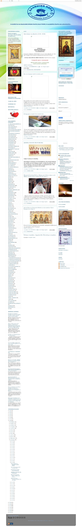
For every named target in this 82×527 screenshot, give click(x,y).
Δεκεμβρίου (12, 421)
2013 (10, 512)
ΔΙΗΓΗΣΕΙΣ (10, 181)
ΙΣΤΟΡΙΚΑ (10, 216)
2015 (10, 508)
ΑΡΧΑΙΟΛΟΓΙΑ (10, 154)
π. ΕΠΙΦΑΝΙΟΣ (10, 265)
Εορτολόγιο (65, 143)
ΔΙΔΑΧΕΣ (9, 178)
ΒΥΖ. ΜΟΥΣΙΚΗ (11, 164)
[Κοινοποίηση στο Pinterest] (28, 68)
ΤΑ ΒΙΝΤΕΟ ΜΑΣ (11, 290)
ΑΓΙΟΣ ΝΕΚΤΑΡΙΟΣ (11, 134)
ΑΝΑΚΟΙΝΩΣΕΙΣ (11, 141)
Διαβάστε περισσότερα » (28, 64)
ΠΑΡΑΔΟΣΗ (10, 270)
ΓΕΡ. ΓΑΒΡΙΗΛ (10, 165)
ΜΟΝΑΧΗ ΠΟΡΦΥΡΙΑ (12, 238)
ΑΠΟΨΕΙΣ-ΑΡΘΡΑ (30, 170)
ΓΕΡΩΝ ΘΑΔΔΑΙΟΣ (11, 171)
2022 (10, 417)
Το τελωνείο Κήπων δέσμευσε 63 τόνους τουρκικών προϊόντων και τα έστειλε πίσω (14, 343)
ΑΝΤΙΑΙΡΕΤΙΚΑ (11, 143)
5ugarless (46, 520)
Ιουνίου (11, 431)
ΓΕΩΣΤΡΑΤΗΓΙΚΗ (11, 174)
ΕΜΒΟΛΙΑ (10, 188)
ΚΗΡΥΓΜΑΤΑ (10, 222)
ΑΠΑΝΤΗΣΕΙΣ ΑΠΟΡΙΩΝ (12, 146)
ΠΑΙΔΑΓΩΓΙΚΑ (10, 267)
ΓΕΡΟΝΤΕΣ (10, 168)
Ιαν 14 (12, 462)
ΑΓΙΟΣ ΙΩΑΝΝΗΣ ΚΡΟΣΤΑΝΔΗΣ (14, 129)
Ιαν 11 (12, 485)
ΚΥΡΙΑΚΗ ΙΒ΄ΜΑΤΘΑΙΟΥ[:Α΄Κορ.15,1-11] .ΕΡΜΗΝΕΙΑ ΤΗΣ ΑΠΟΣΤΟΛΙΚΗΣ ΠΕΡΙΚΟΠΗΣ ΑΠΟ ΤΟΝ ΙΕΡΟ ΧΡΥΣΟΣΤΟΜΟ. (65, 162)
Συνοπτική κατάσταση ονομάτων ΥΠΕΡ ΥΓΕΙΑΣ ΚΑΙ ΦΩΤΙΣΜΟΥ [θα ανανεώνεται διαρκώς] (14, 369)
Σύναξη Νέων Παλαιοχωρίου (65, 155)
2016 (10, 507)
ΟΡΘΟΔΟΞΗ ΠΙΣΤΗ (11, 255)
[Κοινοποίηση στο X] (26, 68)
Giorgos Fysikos (62, 263)
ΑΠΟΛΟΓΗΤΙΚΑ (11, 147)
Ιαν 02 (12, 498)
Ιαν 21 (12, 452)
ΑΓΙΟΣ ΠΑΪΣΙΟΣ (11, 136)
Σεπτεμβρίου (12, 426)
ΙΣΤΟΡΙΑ (9, 215)
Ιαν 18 (12, 457)
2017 (10, 505)
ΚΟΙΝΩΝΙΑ (10, 223)
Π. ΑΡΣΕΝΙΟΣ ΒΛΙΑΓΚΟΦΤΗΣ (13, 259)
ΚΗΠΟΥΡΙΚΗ (10, 221)
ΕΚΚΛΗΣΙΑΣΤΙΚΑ (30, 69)
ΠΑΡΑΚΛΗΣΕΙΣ (11, 272)
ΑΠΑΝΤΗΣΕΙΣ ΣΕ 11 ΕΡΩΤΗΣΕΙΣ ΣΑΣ (14, 352)
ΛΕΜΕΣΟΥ (10, 230)
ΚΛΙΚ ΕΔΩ (60, 254)
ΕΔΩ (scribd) (70, 83)
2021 (10, 418)
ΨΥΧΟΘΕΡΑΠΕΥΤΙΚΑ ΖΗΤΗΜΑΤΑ (14, 303)
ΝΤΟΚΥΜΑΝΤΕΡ (11, 246)
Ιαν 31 (12, 441)
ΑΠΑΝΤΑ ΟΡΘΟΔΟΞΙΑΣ (64, 159)
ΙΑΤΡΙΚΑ (9, 211)
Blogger (52, 520)
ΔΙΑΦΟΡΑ (10, 177)
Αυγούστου (12, 428)
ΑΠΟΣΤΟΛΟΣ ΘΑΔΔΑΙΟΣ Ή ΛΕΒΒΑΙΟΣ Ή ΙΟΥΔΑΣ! (64, 179)
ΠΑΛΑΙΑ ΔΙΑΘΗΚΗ (11, 269)
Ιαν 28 (12, 446)
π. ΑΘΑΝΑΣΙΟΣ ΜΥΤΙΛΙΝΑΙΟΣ (13, 257)
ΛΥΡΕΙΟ (9, 233)
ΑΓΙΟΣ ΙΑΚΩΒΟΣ (11, 128)
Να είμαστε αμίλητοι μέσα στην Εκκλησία (65, 157)
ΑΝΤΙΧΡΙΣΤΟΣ (10, 144)
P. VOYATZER (62, 264)
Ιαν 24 (12, 450)
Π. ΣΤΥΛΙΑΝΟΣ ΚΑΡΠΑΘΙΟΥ (13, 266)
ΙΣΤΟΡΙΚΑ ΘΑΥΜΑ (11, 218)
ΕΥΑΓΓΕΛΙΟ (10, 201)
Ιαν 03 (12, 496)
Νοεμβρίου (12, 423)
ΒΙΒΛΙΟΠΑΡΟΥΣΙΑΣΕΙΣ (12, 159)
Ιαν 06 (12, 491)
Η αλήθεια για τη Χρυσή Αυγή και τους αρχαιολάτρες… (14, 335)
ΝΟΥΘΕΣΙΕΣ (29, 109)
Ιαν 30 (12, 442)
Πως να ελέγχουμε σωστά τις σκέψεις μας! (33, 74)
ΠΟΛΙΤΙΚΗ (10, 279)
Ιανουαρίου (12, 439)
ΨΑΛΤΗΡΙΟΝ (10, 302)
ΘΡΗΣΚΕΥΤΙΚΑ (63, 172)
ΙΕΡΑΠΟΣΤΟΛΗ (11, 212)
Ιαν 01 (12, 499)
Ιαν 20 (12, 454)
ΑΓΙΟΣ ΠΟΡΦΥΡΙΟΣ (11, 137)
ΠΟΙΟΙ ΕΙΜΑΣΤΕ (11, 277)
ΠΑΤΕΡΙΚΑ (10, 273)
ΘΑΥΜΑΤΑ (10, 206)
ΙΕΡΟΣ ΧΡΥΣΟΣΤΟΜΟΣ (12, 213)
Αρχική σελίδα (39, 235)
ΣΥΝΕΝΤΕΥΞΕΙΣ (11, 286)
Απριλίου (12, 434)
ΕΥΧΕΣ (9, 202)
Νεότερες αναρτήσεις (29, 235)
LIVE (9, 308)
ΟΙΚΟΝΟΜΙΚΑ (10, 253)
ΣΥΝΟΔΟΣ (10, 287)
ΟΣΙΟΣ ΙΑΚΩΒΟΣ (11, 256)
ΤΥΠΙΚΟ (9, 299)
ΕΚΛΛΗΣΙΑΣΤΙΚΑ (11, 186)
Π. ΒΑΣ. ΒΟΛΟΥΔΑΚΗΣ (12, 262)
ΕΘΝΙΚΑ (9, 182)
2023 (10, 415)
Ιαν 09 (12, 487)
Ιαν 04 (12, 495)
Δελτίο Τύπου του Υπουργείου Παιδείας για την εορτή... (16, 479)
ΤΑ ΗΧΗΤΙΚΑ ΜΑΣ (11, 294)
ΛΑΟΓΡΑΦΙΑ (10, 229)
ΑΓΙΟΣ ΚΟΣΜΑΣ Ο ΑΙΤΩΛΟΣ (13, 133)
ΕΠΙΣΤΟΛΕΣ (10, 196)
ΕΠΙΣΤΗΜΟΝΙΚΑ (11, 195)
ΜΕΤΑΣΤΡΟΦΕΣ (11, 236)
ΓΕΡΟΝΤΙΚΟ (10, 169)
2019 (10, 502)
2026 (10, 410)
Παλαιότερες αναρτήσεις (49, 235)
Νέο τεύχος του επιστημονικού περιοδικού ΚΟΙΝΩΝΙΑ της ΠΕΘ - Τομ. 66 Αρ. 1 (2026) (66, 174)
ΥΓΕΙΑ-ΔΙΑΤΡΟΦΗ (11, 300)
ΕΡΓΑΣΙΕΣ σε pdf (11, 198)
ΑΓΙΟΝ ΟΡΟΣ (10, 125)
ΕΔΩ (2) (66, 250)
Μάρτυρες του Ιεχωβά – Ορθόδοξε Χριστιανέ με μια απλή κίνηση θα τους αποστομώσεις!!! (14, 360)
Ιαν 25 (12, 449)
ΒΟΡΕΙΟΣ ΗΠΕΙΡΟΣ (11, 162)
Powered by (63, 78)
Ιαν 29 (12, 444)
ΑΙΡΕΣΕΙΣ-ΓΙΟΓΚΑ (11, 139)
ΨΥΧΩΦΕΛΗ (10, 305)
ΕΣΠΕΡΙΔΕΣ (10, 199)
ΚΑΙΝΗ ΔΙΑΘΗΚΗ (62, 206)
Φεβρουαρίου (12, 438)
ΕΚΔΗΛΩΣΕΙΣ (10, 184)
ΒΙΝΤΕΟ (9, 161)
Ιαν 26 (12, 447)
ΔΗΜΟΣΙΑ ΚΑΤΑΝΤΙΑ (12, 175)
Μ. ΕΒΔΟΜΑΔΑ (11, 235)
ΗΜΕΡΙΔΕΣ (10, 203)
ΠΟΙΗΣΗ (9, 276)
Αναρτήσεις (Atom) (32, 237)
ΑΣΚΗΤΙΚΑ (10, 155)
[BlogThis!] (25, 68)
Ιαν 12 (12, 483)
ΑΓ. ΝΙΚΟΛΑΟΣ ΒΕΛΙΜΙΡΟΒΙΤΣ (14, 123)
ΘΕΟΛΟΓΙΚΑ (10, 209)
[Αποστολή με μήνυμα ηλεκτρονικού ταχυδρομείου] (24, 68)
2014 (10, 510)
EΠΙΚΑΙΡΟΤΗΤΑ (11, 307)
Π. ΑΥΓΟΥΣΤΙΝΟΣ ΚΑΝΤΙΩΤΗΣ (14, 260)
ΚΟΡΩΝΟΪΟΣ (10, 225)
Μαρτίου (12, 436)
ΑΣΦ (9, 158)
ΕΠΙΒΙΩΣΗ (10, 191)
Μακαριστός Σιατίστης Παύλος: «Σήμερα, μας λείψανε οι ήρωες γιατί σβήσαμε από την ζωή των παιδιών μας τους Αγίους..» (39, 175)
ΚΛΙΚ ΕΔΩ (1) (61, 250)
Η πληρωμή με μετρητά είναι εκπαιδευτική (33, 114)
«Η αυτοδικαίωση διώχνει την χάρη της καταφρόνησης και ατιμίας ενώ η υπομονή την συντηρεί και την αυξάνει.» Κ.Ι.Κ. (66, 148)
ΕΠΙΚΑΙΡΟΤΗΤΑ (30, 138)
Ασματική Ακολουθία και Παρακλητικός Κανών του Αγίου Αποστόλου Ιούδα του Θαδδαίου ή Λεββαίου (14, 378)
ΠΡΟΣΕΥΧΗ (10, 282)
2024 (10, 414)
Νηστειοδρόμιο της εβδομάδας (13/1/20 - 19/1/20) (34, 34)
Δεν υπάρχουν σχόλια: (45, 66)
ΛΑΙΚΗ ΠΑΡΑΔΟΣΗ (11, 228)
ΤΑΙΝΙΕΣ (9, 296)
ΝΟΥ (9, 243)
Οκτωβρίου (12, 425)
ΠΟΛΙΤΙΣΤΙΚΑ (10, 280)
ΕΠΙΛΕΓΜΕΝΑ (10, 194)
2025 (10, 412)
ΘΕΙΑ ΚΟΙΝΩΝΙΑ (11, 208)
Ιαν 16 (12, 460)
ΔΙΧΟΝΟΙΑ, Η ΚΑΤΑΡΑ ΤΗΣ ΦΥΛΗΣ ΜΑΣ (33, 142)
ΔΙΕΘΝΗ (9, 179)
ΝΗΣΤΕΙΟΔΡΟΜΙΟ (37, 69)
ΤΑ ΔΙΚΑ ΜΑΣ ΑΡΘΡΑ (12, 292)
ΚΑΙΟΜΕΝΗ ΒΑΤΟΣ (63, 177)
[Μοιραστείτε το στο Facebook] (27, 68)
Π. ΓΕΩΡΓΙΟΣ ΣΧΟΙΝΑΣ (12, 263)
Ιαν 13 (12, 482)
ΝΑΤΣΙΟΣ (10, 240)
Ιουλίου (11, 430)
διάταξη (28, 225)
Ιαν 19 (12, 455)
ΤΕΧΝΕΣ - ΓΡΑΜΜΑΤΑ (12, 297)
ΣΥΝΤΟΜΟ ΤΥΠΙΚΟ (11, 289)
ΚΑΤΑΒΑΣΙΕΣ (10, 219)
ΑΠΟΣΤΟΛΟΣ (10, 151)
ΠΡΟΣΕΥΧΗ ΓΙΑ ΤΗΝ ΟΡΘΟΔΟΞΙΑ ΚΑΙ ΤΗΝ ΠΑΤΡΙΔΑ (14, 98)
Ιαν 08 (12, 488)
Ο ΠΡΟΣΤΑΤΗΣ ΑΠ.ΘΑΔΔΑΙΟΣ (13, 248)
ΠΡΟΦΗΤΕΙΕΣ (10, 283)
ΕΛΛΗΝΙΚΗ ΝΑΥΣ (63, 266)
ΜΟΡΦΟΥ (9, 239)
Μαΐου (11, 433)
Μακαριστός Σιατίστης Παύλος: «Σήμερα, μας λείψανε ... (15, 475)
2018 (10, 504)
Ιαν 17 (12, 459)
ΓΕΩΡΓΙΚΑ (10, 172)
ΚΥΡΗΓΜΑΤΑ (10, 226)
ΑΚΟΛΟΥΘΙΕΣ (10, 140)
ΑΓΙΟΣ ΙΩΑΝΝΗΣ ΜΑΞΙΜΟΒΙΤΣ (14, 131)
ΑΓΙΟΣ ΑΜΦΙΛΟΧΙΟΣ (12, 126)
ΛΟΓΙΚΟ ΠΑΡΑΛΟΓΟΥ (12, 232)
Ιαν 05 (12, 493)
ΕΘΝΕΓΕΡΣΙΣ (62, 165)
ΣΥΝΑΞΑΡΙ (10, 284)
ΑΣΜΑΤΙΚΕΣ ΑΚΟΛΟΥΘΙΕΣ (13, 157)
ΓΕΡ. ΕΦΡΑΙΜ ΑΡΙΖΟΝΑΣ (12, 167)
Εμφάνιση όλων (72, 180)
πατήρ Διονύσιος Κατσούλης (65, 268)
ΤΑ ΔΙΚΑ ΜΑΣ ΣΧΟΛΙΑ (12, 293)
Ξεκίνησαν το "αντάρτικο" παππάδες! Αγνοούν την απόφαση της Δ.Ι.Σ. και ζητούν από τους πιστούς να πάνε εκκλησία (14, 315)
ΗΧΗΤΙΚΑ (10, 205)
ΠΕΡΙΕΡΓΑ (10, 275)
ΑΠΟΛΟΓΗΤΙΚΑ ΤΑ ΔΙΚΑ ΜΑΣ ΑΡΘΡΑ (13, 150)
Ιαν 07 (12, 490)
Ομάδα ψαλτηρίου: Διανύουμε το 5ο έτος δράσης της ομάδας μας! (14, 35)
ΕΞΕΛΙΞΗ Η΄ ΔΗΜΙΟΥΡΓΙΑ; (13, 189)
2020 (10, 420)
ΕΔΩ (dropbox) (63, 83)
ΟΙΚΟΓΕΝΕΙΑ (10, 252)
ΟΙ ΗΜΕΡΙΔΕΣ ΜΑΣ (11, 249)
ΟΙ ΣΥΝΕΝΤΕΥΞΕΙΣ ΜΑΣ (12, 250)
